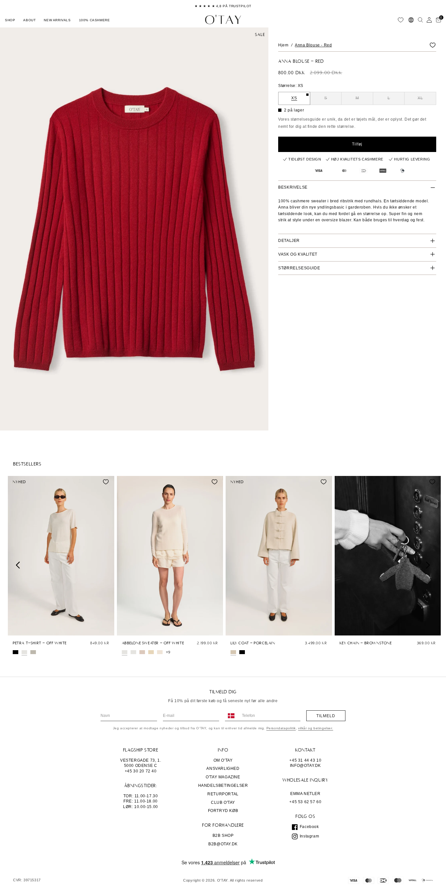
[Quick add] (16, 629)
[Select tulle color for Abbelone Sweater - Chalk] (142, 652)
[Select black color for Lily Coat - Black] (242, 652)
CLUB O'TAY (223, 802)
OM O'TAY (223, 760)
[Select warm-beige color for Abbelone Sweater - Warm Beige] (160, 652)
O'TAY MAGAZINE (223, 777)
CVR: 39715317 (27, 880)
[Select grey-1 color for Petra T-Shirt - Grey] (33, 652)
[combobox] (230, 716)
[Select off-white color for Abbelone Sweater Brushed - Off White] (133, 652)
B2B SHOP (223, 835)
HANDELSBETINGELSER (223, 785)
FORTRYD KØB (223, 810)
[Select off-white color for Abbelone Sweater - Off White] (124, 652)
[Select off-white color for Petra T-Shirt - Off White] (24, 652)
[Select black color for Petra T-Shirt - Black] (15, 652)
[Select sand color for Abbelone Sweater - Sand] (151, 652)
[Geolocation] (411, 20)
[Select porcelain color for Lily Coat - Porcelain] (233, 652)
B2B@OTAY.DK (223, 844)
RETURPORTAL (223, 794)
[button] (10, 19)
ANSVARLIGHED (222, 768)
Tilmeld (325, 716)
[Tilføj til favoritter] (432, 45)
